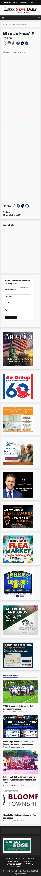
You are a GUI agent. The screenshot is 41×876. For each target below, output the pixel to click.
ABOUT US (9, 859)
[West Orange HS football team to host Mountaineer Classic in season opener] (20, 727)
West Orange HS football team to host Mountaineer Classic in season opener (18, 743)
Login (30, 866)
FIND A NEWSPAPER (13, 861)
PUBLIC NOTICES (28, 861)
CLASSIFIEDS (30, 859)
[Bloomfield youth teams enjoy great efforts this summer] (20, 800)
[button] (3, 17)
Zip (6, 310)
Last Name (8, 303)
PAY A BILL (29, 864)
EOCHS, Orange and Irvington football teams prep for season (18, 707)
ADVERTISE (11, 864)
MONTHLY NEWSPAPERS (17, 866)
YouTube (33, 2)
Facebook (22, 2)
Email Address (10, 289)
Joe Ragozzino (8, 712)
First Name (8, 296)
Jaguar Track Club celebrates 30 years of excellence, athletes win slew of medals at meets (19, 779)
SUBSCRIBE (20, 864)
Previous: (12, 213)
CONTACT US (19, 859)
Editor (6, 747)
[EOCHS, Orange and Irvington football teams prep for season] (20, 691)
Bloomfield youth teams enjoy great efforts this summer (20, 816)
